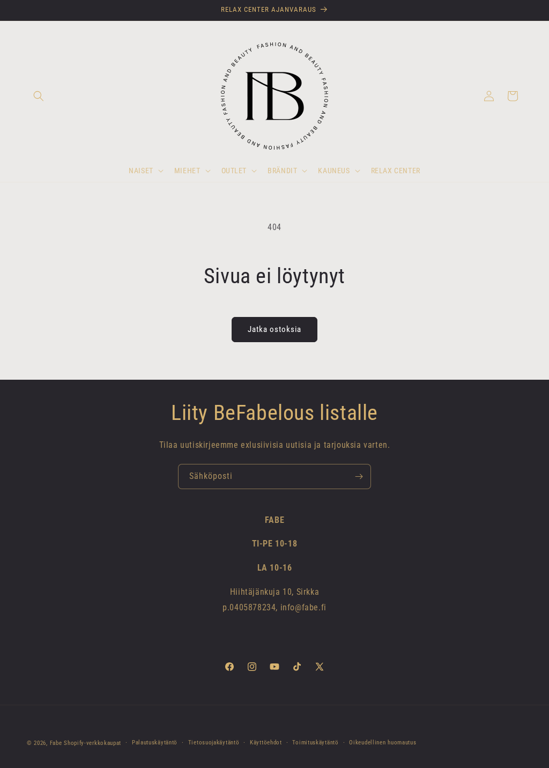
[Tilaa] (358, 476)
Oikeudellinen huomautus (382, 742)
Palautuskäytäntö (154, 742)
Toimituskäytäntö (315, 742)
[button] (38, 96)
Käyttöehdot (266, 742)
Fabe (56, 743)
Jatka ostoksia (274, 329)
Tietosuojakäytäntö (214, 742)
